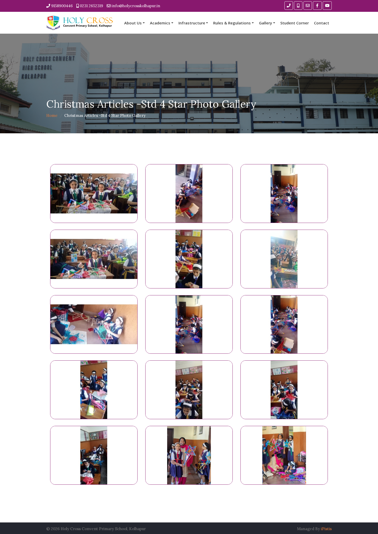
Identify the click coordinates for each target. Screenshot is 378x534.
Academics (160, 22)
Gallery (265, 22)
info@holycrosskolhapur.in (135, 5)
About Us (133, 22)
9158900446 (61, 5)
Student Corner (294, 22)
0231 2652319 (91, 5)
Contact (321, 22)
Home (52, 115)
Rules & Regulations (232, 22)
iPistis (326, 528)
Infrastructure (191, 22)
